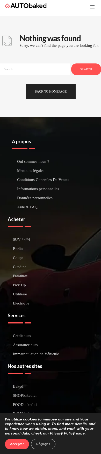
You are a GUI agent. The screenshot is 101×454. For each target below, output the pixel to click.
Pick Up (19, 285)
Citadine (19, 267)
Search (86, 69)
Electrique (21, 303)
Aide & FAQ (27, 207)
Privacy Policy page (67, 433)
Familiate (20, 276)
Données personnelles (35, 198)
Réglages (43, 444)
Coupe (18, 258)
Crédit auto (22, 336)
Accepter (17, 444)
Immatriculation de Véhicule (36, 354)
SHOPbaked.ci (25, 396)
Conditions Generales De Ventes (43, 180)
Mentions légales (30, 171)
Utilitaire (20, 294)
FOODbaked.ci (25, 405)
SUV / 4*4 (21, 240)
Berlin (18, 249)
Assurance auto (25, 345)
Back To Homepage (51, 91)
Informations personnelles (38, 189)
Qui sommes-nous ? (33, 162)
